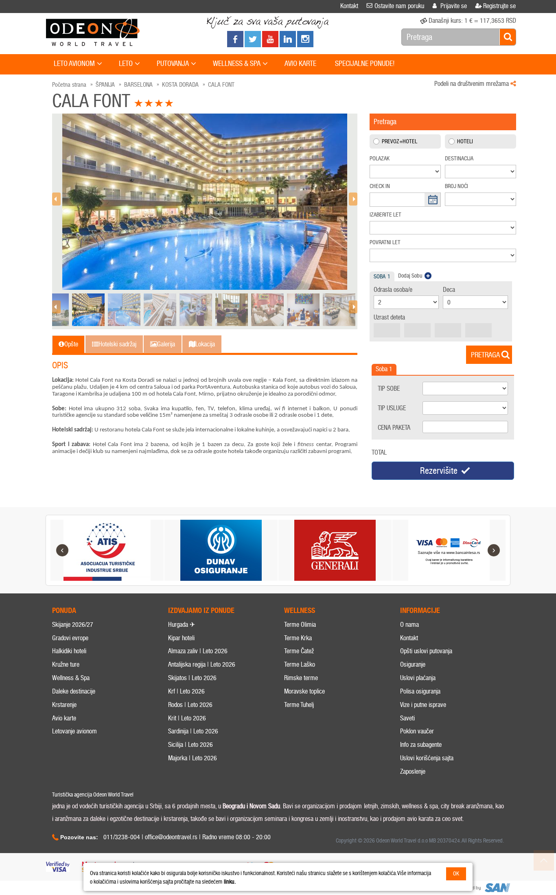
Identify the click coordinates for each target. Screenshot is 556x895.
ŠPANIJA (105, 84)
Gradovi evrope (70, 638)
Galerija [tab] (166, 344)
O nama (409, 624)
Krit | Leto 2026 (187, 718)
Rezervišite (438, 470)
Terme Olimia (300, 624)
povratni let (385, 242)
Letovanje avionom (74, 731)
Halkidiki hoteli (69, 651)
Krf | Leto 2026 (186, 691)
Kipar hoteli (181, 638)
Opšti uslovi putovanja (426, 651)
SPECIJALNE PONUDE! (365, 63)
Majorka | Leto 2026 (192, 758)
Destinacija (459, 158)
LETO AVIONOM (74, 63)
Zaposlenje (412, 771)
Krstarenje (64, 705)
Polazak (380, 158)
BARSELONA (138, 84)
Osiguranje (412, 664)
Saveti (407, 718)
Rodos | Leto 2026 (190, 705)
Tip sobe (389, 388)
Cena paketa (394, 427)
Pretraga (485, 354)
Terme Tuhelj (299, 705)
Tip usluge (392, 408)
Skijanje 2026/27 (72, 624)
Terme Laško (299, 664)
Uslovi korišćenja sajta (426, 758)
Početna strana (69, 84)
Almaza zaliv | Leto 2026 (198, 651)
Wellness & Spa (71, 678)
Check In (380, 186)
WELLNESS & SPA (236, 63)
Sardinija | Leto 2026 (193, 731)
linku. (230, 881)
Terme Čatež (299, 651)
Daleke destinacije (73, 691)
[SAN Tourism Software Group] (483, 888)
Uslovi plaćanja (418, 678)
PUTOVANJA (173, 63)
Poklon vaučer (417, 731)
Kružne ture (65, 664)
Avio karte (64, 718)
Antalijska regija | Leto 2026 (201, 664)
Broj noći (456, 186)
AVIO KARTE (300, 63)
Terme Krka (298, 638)
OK (456, 873)
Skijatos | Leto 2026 (192, 678)
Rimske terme (301, 678)
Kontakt (409, 638)
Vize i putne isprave (423, 705)
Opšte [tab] (71, 344)
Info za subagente (421, 744)
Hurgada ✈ (181, 624)
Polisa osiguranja (420, 691)
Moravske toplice (304, 691)
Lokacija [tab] (205, 344)
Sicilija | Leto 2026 (190, 744)
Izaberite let (385, 214)
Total (379, 452)
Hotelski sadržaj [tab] (117, 344)
